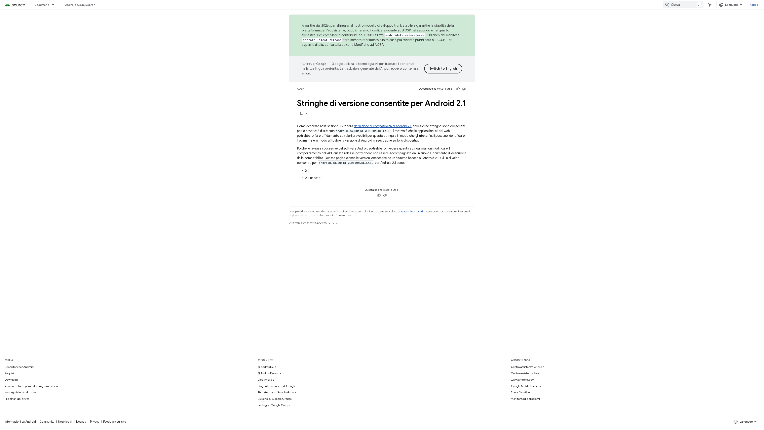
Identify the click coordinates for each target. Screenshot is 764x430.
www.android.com (523, 379)
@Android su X (267, 367)
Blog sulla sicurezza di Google (277, 386)
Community (47, 421)
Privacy (94, 421)
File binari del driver (17, 399)
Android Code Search (80, 5)
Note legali (65, 421)
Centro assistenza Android (527, 367)
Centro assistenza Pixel (525, 373)
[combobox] (683, 4)
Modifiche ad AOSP (368, 45)
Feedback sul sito (114, 421)
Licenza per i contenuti (409, 211)
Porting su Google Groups (274, 405)
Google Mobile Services (526, 386)
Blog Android (266, 379)
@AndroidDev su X (270, 373)
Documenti (42, 5)
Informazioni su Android (20, 421)
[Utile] (458, 89)
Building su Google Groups (274, 399)
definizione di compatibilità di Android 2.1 (382, 126)
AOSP (300, 88)
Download (11, 379)
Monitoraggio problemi (525, 399)
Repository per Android (19, 367)
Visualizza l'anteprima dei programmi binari (32, 386)
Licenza (81, 421)
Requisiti (10, 373)
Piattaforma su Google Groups (277, 392)
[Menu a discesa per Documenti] (55, 5)
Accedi (754, 5)
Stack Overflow (520, 392)
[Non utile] (464, 89)
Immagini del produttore (20, 392)
